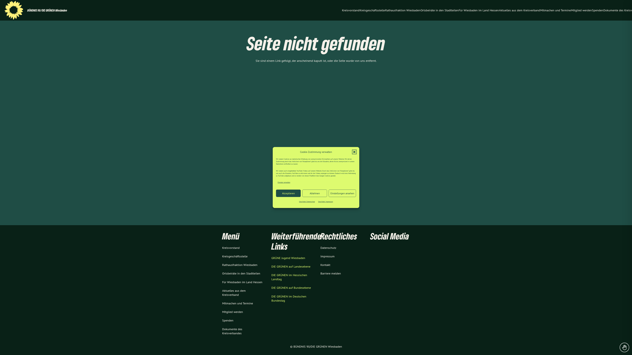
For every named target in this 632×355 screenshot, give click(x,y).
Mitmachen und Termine (237, 303)
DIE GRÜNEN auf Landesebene (290, 266)
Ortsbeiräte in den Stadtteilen (241, 273)
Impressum (327, 256)
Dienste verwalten (284, 182)
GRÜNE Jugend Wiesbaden (288, 258)
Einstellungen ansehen (342, 193)
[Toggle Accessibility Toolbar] (624, 347)
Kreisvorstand (231, 248)
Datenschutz (328, 248)
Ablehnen (315, 193)
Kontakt (325, 265)
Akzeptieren (288, 193)
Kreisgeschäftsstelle (235, 256)
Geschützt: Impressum (325, 202)
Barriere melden (330, 273)
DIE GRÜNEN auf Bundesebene (291, 288)
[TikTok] (335, 10)
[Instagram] (329, 10)
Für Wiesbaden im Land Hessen (242, 282)
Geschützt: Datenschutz (307, 202)
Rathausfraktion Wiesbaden (239, 265)
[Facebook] (323, 10)
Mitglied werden (232, 312)
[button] (354, 152)
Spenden (227, 320)
